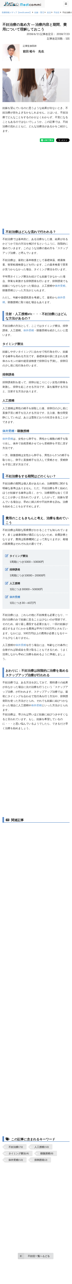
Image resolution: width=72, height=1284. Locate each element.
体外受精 (60, 285)
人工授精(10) (41, 1146)
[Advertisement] (36, 185)
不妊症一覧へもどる (39, 1255)
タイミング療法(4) (19, 1153)
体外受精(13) (16, 1159)
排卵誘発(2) (40, 1159)
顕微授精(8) (46, 1153)
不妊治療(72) (16, 1146)
